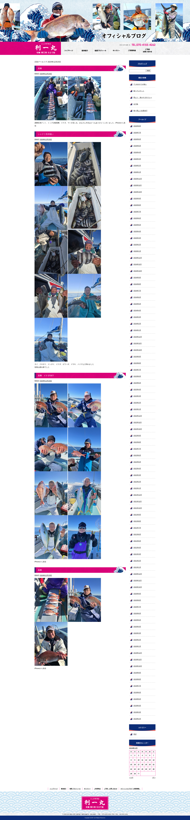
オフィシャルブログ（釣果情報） (130, 788)
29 (131, 773)
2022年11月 (137, 422)
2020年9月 (137, 594)
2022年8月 (137, 442)
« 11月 (131, 777)
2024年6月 (137, 297)
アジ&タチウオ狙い (140, 84)
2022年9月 (137, 435)
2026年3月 (137, 159)
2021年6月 (137, 534)
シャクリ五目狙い (46, 134)
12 (146, 760)
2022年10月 (137, 429)
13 (150, 760)
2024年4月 (137, 310)
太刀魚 (135, 104)
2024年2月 (137, 323)
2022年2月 (137, 482)
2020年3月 (137, 633)
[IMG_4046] (51, 620)
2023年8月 (137, 363)
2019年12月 (137, 653)
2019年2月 (137, 719)
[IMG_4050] (84, 119)
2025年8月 (137, 205)
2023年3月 (137, 396)
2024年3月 (137, 317)
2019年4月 (137, 705)
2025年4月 (137, 231)
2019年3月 (137, 712)
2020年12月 (137, 574)
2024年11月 (137, 264)
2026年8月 (137, 126)
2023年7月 (137, 370)
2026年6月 (137, 139)
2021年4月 (137, 547)
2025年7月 (137, 212)
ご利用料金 (132, 51)
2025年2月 (137, 244)
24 (138, 769)
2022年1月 (137, 488)
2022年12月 (137, 416)
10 (138, 760)
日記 (135, 734)
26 (146, 769)
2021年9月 (137, 514)
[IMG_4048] (84, 620)
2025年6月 (137, 218)
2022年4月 (137, 468)
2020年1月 (137, 646)
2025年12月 (137, 179)
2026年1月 (137, 172)
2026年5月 (137, 146)
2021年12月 (137, 495)
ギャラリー (116, 51)
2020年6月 (137, 613)
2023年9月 (137, 356)
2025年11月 (137, 185)
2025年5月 (137, 225)
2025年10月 (137, 192)
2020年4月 (137, 626)
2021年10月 (137, 508)
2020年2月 (137, 640)
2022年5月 (137, 462)
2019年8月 (137, 679)
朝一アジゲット (138, 91)
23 (135, 769)
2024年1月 (137, 330)
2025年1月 (137, 251)
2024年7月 (137, 291)
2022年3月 (137, 475)
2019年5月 (137, 699)
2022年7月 (137, 449)
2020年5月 (137, 620)
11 (142, 760)
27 (150, 769)
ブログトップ (142, 64)
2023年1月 (137, 409)
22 (131, 769)
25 (142, 769)
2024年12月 (137, 258)
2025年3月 (137, 238)
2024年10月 (137, 271)
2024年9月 (137, 277)
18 (142, 764)
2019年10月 (137, 666)
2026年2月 (137, 165)
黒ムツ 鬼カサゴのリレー (142, 97)
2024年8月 (137, 284)
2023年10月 (137, 350)
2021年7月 (137, 528)
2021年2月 (137, 561)
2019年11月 (137, 659)
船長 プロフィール (100, 51)
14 (153, 760)
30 (135, 773)
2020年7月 (137, 607)
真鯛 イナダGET (46, 375)
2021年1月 (137, 567)
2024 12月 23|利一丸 (125, 45)
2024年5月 (137, 304)
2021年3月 (137, 554)
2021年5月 (137, 541)
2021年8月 (137, 521)
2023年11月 (137, 343)
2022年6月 (137, 455)
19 (146, 764)
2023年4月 (137, 389)
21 (153, 764)
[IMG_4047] (51, 664)
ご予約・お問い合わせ (147, 51)
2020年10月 (137, 587)
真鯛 (40, 68)
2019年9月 (137, 673)
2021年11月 (137, 501)
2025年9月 (137, 198)
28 (153, 769)
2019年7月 (137, 686)
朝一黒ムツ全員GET (140, 111)
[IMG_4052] (51, 119)
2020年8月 (137, 600)
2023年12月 (137, 337)
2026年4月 (137, 152)
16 (135, 764)
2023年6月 (137, 376)
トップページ (69, 51)
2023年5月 (137, 383)
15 (131, 764)
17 (138, 764)
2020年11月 (137, 580)
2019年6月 (137, 692)
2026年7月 (137, 132)
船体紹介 (85, 51)
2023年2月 (137, 403)
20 (150, 764)
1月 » (153, 777)
